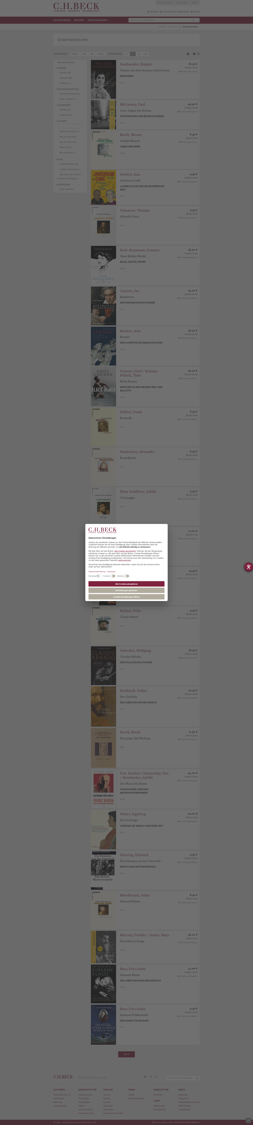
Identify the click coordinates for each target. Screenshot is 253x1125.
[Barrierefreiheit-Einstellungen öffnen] (248, 566)
